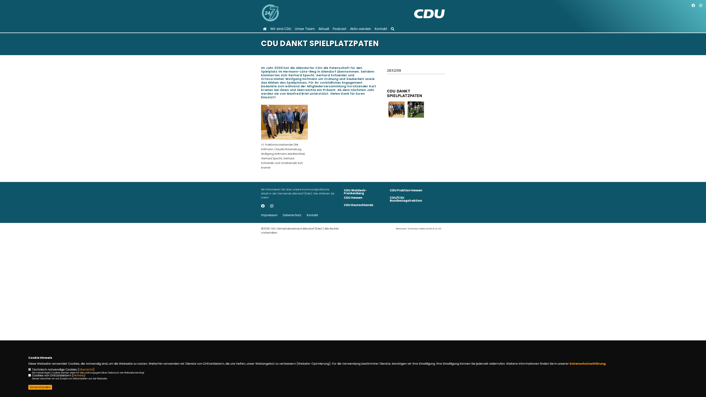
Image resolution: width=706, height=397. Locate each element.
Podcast (339, 29)
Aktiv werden (360, 29)
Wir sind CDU (280, 29)
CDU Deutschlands (358, 205)
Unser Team (305, 29)
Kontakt (381, 29)
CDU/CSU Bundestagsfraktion (406, 199)
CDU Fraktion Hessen (406, 190)
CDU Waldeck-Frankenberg (355, 191)
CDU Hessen (353, 198)
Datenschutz (292, 215)
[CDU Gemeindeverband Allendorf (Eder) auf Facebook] (263, 206)
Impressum (269, 215)
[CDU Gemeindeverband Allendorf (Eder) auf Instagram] (271, 206)
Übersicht (86, 369)
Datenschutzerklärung (588, 364)
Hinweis (78, 375)
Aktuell (323, 29)
